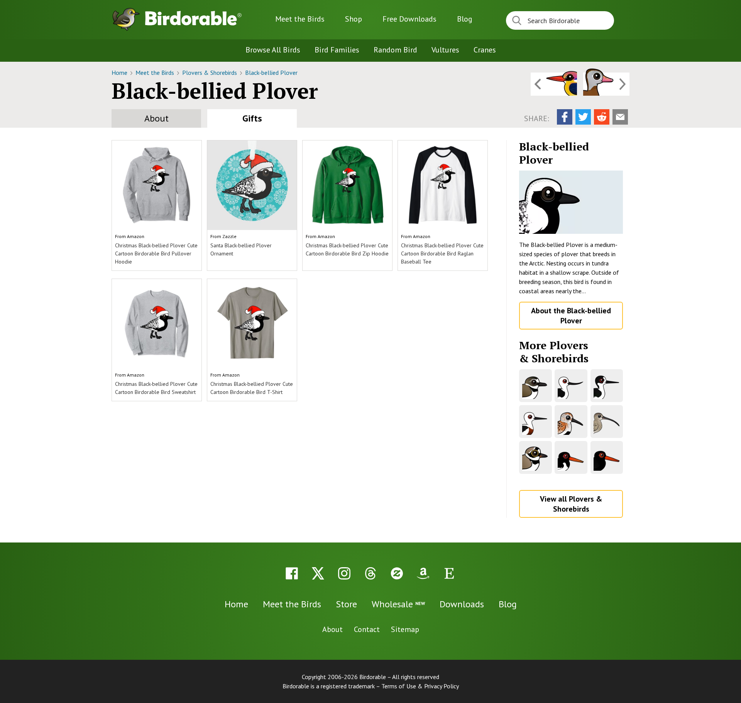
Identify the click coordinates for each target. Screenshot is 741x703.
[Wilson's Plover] (535, 385)
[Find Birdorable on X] (318, 573)
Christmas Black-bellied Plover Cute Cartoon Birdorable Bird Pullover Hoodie (156, 253)
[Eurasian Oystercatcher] (571, 457)
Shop (353, 19)
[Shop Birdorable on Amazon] (423, 573)
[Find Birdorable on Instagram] (344, 573)
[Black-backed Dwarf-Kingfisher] (554, 84)
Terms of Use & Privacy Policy (420, 686)
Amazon (135, 236)
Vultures (445, 50)
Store (346, 604)
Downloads (409, 19)
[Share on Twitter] (583, 117)
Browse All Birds (272, 50)
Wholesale (398, 604)
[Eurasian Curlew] (607, 421)
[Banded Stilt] (535, 421)
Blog (464, 19)
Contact (367, 629)
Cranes (485, 50)
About (156, 118)
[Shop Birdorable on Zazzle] (397, 573)
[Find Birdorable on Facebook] (292, 573)
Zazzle (229, 236)
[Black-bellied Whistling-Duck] (606, 84)
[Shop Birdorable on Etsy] (449, 573)
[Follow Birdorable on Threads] (370, 573)
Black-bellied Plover (271, 72)
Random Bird (395, 50)
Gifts (252, 118)
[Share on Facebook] (564, 117)
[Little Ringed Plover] (535, 457)
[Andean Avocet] (571, 385)
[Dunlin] (571, 421)
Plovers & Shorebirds (210, 72)
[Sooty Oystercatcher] (607, 457)
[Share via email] (620, 117)
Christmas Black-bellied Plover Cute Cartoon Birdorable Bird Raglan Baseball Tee (442, 253)
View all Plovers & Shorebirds (571, 504)
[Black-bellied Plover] (571, 202)
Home (120, 72)
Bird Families (337, 50)
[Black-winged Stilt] (607, 385)
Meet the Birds (300, 19)
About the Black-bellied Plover (571, 316)
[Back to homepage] (193, 18)
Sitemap (405, 629)
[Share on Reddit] (601, 117)
